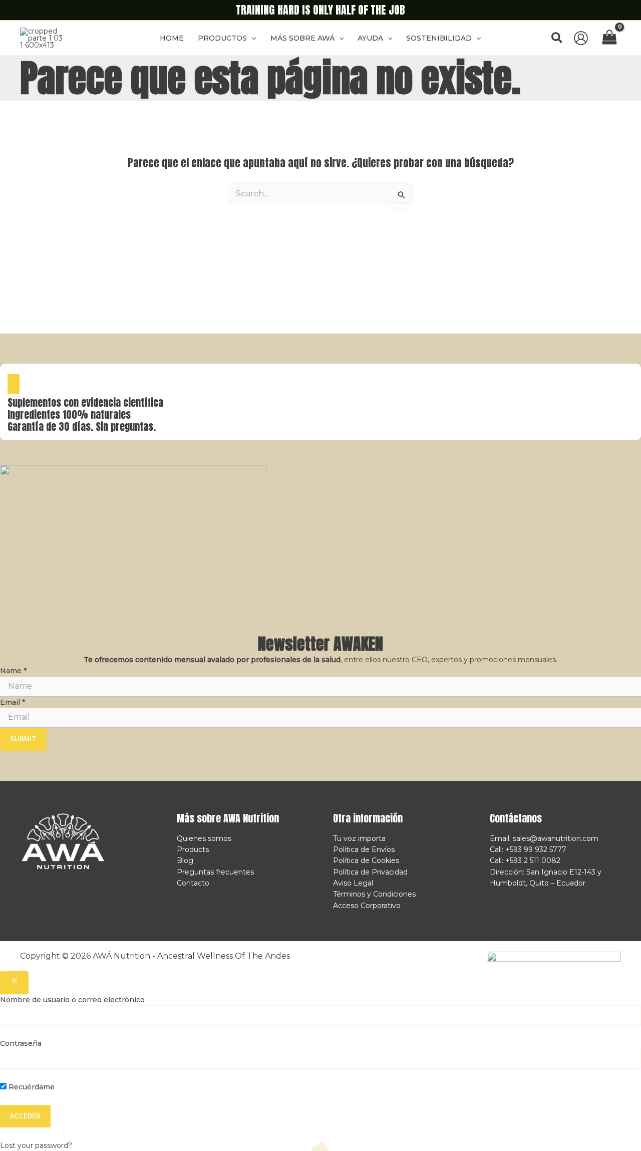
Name (13, 670)
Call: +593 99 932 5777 (528, 849)
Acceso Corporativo (367, 905)
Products (193, 849)
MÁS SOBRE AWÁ (302, 38)
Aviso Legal (353, 883)
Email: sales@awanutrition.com (544, 838)
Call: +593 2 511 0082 (525, 860)
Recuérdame (31, 1086)
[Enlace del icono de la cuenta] (580, 38)
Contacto (193, 883)
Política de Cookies (366, 860)
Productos (222, 38)
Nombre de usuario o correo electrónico (72, 999)
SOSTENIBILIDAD (439, 38)
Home (172, 38)
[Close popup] (14, 982)
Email (12, 702)
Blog (185, 860)
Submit (23, 738)
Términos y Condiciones (374, 894)
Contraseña (21, 1043)
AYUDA (370, 38)
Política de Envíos (364, 849)
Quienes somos (204, 838)
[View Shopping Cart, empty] (609, 38)
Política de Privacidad (370, 872)
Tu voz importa (359, 838)
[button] (251, 38)
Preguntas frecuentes (215, 872)
